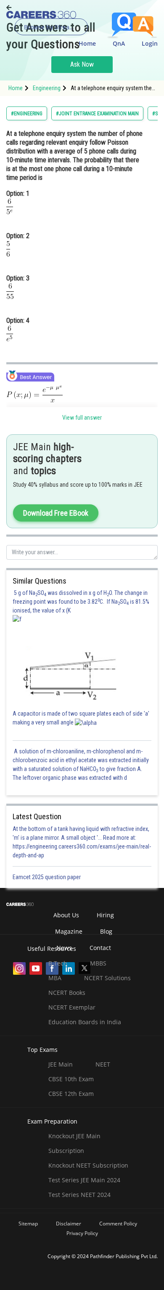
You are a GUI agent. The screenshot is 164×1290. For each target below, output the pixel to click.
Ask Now (82, 64)
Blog (106, 931)
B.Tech (57, 963)
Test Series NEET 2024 (79, 1195)
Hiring (105, 915)
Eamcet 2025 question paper (47, 877)
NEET (102, 1064)
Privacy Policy (82, 1233)
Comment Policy (118, 1223)
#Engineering (26, 114)
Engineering (47, 88)
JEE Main (60, 1064)
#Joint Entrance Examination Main (97, 114)
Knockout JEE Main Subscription (74, 1143)
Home (87, 43)
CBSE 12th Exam (71, 1094)
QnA (119, 43)
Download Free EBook (55, 513)
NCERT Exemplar (71, 1007)
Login (150, 43)
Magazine (68, 931)
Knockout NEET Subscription (88, 1165)
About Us (66, 915)
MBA (54, 978)
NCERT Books (66, 993)
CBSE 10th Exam (71, 1079)
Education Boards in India (84, 1022)
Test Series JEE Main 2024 (84, 1180)
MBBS (98, 963)
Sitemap (28, 1223)
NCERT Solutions (107, 978)
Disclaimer (68, 1223)
